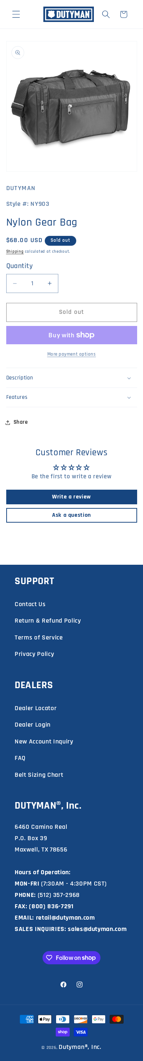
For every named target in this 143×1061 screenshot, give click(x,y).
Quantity (19, 266)
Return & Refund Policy (48, 620)
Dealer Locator (35, 708)
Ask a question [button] (71, 515)
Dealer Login (33, 724)
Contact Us (30, 604)
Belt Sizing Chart (39, 775)
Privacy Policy (34, 654)
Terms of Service (39, 637)
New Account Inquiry (44, 741)
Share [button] (21, 422)
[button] (16, 14)
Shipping (15, 251)
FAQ (20, 758)
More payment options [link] (71, 354)
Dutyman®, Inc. (80, 1047)
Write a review (71, 497)
